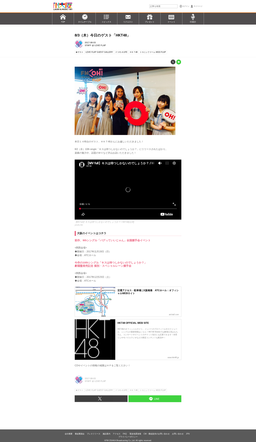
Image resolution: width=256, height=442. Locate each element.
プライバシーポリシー (128, 437)
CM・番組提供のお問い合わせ (157, 434)
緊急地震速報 (135, 434)
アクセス (116, 434)
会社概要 (68, 434)
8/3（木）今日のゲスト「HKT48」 (102, 35)
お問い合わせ (178, 434)
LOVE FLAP (100, 45)
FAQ (125, 434)
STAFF (88, 45)
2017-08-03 (90, 42)
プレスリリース (93, 434)
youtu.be (79, 225)
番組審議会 (79, 434)
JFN (187, 434)
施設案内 (106, 434)
